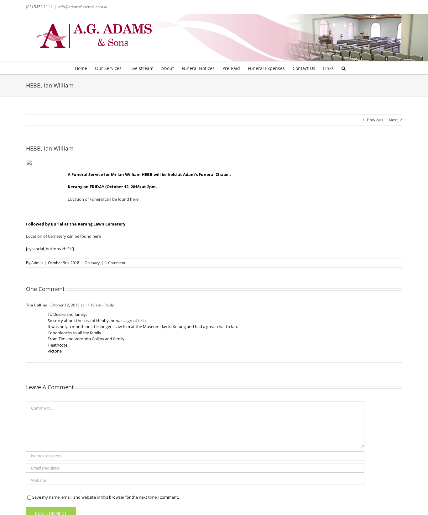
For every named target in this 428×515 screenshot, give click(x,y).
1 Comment (115, 262)
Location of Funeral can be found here (103, 199)
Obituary (92, 262)
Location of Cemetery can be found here (63, 236)
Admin (37, 262)
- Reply (107, 305)
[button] (344, 67)
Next (393, 120)
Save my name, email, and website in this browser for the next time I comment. (105, 497)
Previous (375, 120)
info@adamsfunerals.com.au (83, 6)
